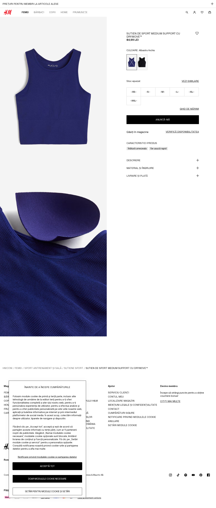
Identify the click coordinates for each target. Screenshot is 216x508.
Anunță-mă (163, 119)
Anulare (113, 421)
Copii (52, 12)
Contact (113, 409)
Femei (25, 12)
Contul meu (116, 396)
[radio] (132, 62)
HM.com (7, 368)
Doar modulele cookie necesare (47, 478)
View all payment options (89, 498)
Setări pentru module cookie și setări (47, 491)
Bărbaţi (39, 12)
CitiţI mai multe (170, 401)
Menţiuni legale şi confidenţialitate (132, 404)
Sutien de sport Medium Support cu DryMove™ (117, 368)
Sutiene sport (73, 368)
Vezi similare (190, 81)
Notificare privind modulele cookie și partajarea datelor (47, 457)
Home (64, 12)
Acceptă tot (47, 466)
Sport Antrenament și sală (43, 368)
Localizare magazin (121, 400)
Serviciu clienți (118, 392)
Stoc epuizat (133, 81)
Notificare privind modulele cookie (132, 417)
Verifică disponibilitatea (182, 131)
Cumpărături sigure (121, 413)
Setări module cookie (122, 425)
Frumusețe (80, 12)
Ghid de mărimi (189, 109)
